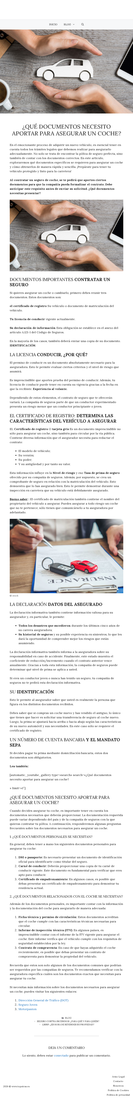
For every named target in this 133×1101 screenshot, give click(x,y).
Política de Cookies (118, 1090)
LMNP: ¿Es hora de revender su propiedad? (68, 1024)
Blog (67, 24)
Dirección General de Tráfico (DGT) (43, 1000)
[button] (82, 24)
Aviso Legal (118, 1076)
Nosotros (118, 1085)
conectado (61, 1055)
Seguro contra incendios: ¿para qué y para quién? (68, 1021)
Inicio (53, 24)
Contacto (118, 1081)
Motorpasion (27, 1009)
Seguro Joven (27, 1005)
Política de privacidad (118, 1094)
